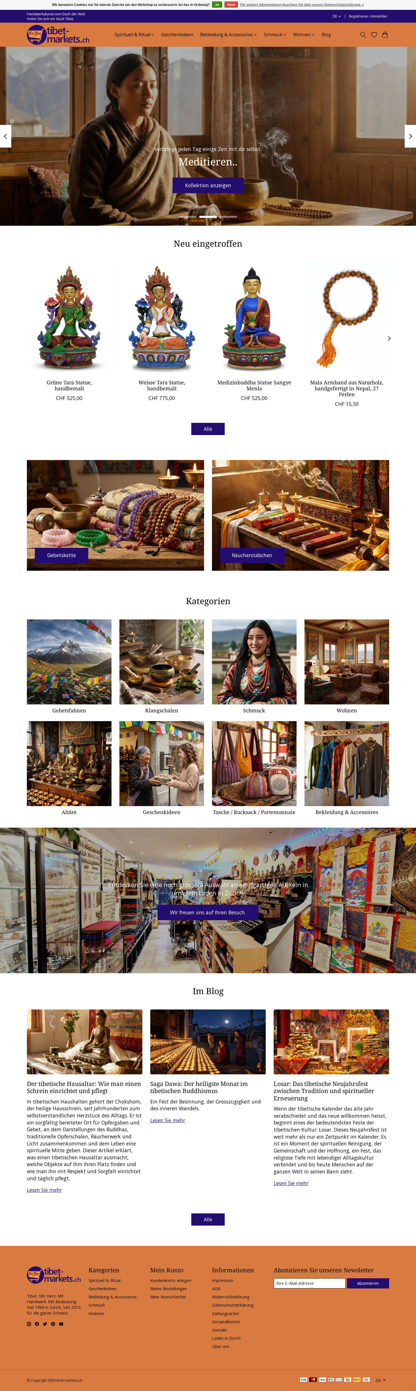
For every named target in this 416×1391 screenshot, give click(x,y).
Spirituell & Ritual (105, 1280)
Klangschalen (161, 710)
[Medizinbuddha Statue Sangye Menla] (254, 318)
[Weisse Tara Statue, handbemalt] (161, 318)
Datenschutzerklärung (233, 1305)
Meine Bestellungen (168, 1288)
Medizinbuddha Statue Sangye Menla (254, 385)
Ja (217, 5)
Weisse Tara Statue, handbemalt (161, 385)
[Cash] (366, 1380)
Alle (208, 428)
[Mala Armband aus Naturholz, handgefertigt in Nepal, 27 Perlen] (347, 318)
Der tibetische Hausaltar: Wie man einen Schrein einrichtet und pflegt (84, 1087)
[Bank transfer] (303, 1380)
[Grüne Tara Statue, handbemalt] (69, 318)
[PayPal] (357, 1380)
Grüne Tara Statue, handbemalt (69, 385)
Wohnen (346, 710)
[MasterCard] (313, 1380)
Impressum (222, 1280)
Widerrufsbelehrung (231, 1297)
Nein (231, 5)
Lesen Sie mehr (44, 1189)
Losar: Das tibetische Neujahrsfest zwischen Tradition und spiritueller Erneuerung (324, 1090)
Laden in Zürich (226, 1338)
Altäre (69, 812)
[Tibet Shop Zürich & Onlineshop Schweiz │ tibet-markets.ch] (58, 35)
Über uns (220, 1346)
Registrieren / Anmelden (368, 16)
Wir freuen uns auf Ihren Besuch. (208, 912)
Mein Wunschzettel (168, 1297)
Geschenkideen (177, 35)
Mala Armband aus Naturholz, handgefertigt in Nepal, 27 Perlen (346, 388)
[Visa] (322, 1380)
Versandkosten (226, 1321)
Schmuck (254, 710)
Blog (326, 35)
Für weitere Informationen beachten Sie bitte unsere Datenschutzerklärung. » (302, 5)
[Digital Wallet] (335, 1380)
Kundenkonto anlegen (170, 1280)
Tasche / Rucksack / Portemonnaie (254, 812)
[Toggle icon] (363, 35)
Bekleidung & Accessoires (347, 812)
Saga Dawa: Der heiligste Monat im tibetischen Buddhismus (199, 1087)
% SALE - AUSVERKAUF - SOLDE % (208, 185)
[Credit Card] (347, 1380)
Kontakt (219, 1330)
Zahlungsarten (225, 1313)
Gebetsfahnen (69, 710)
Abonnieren (368, 1283)
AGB (216, 1288)
